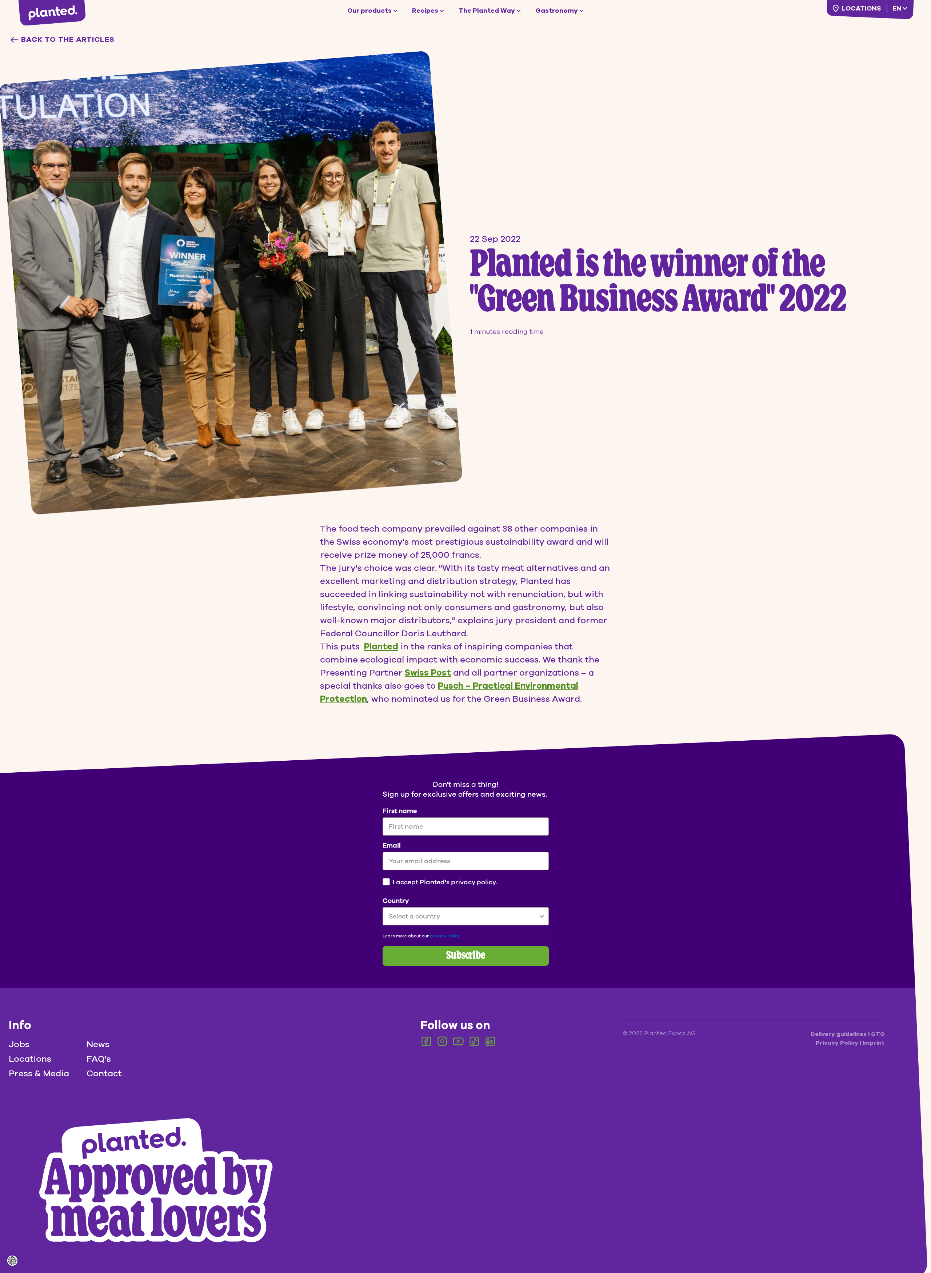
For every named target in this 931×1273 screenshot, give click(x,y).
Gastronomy (556, 10)
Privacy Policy (838, 1043)
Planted (381, 646)
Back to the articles (68, 39)
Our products (369, 10)
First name (400, 810)
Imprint (873, 1043)
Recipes (425, 10)
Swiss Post (428, 672)
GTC (877, 1034)
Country (396, 900)
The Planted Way (487, 10)
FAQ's (99, 1059)
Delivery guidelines (839, 1034)
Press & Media (39, 1073)
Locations (861, 8)
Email (392, 845)
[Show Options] (542, 916)
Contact (104, 1073)
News (98, 1044)
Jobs (19, 1044)
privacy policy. (445, 936)
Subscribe (465, 956)
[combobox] (463, 916)
